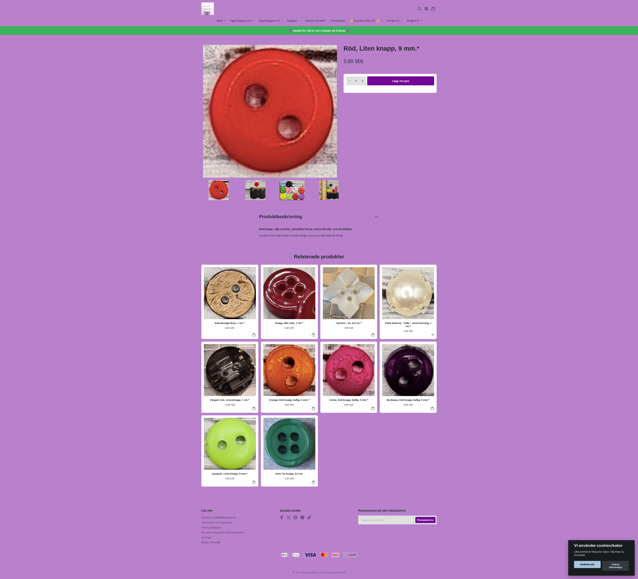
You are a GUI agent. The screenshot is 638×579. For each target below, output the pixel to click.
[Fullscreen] (270, 111)
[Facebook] (282, 517)
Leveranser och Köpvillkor (217, 522)
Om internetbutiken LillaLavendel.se (222, 532)
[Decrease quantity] (349, 81)
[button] (333, 112)
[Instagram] (295, 517)
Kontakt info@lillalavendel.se (218, 517)
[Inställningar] (426, 8)
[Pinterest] (302, 517)
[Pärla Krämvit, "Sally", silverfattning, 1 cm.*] (432, 335)
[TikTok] (309, 517)
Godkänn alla (587, 564)
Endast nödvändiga (615, 566)
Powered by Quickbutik (333, 572)
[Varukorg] (433, 8)
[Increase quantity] (362, 81)
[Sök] (419, 8)
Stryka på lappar (211, 527)
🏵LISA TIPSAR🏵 (210, 542)
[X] (289, 517)
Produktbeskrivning (280, 216)
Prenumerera (425, 520)
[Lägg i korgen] (254, 335)
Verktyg (206, 537)
